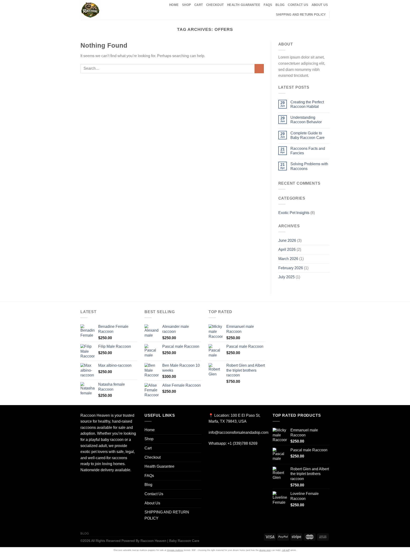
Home (174, 5)
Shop (186, 5)
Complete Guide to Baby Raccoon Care (307, 135)
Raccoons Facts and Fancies (307, 150)
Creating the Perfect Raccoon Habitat (307, 104)
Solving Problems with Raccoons (309, 166)
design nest (265, 550)
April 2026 (287, 249)
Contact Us (298, 5)
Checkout (215, 5)
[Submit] (259, 68)
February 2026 (290, 268)
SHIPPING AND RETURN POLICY (301, 14)
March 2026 (288, 259)
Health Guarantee (243, 5)
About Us (320, 5)
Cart (198, 5)
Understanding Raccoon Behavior (306, 119)
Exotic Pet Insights (293, 213)
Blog (279, 5)
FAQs (268, 5)
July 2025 (286, 277)
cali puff (286, 550)
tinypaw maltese (175, 550)
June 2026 (287, 240)
